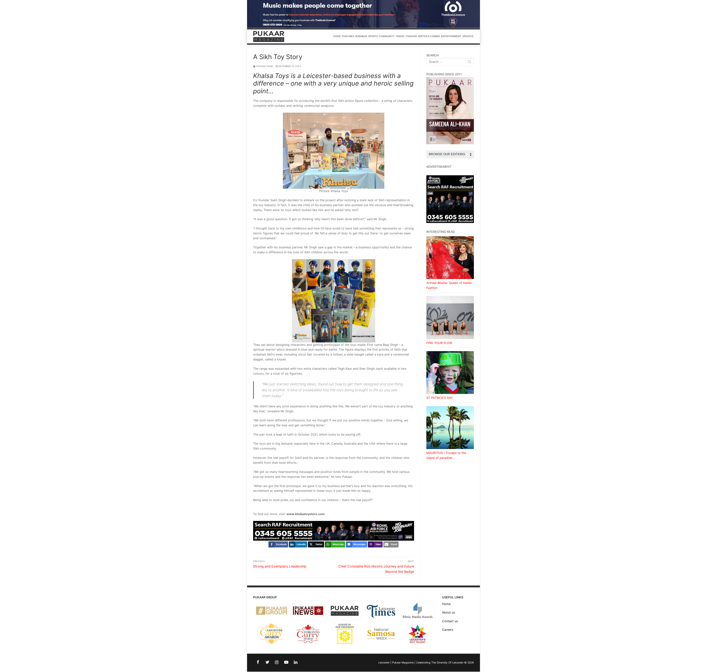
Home (446, 604)
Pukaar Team (264, 66)
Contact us (450, 621)
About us (448, 612)
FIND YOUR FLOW (439, 343)
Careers (447, 629)
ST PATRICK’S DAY (439, 398)
